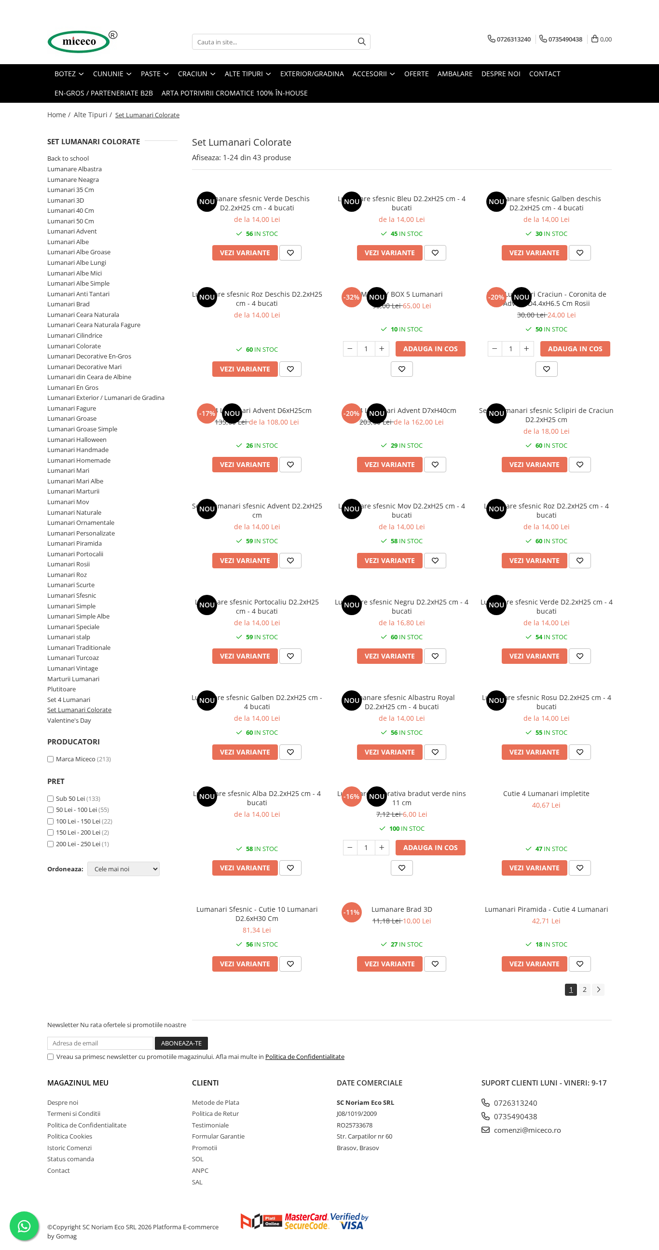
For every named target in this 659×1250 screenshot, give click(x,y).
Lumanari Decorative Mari (84, 366)
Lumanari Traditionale (78, 647)
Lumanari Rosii (68, 564)
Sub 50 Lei (70, 798)
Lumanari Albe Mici (74, 273)
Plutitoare (61, 689)
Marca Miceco (76, 759)
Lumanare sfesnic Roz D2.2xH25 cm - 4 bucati (546, 510)
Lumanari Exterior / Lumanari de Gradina (106, 397)
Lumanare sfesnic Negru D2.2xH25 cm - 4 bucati (401, 606)
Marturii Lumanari (73, 678)
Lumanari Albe (68, 241)
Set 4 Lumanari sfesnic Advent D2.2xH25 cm (257, 510)
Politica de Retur (215, 1113)
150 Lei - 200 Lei (78, 832)
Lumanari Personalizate (81, 533)
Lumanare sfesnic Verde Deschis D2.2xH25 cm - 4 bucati (257, 203)
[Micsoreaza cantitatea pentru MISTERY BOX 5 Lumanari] (350, 349)
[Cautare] (362, 42)
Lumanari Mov (68, 501)
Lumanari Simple (71, 606)
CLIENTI (205, 1082)
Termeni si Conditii (73, 1113)
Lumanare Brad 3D (401, 909)
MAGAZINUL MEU (78, 1082)
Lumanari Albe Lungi (76, 262)
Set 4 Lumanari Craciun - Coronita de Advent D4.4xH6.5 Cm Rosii (546, 298)
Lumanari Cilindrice (74, 335)
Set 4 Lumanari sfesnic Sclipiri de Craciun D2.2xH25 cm (546, 415)
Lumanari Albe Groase (78, 251)
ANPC (200, 1170)
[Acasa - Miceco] (95, 42)
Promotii (204, 1147)
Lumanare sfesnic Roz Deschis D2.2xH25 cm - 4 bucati (257, 298)
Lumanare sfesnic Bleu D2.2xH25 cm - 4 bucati (402, 203)
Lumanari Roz (67, 574)
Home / (59, 114)
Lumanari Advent (72, 231)
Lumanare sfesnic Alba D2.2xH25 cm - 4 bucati (257, 798)
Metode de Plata (215, 1102)
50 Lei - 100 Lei (76, 809)
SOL (198, 1158)
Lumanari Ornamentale (80, 522)
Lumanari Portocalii (75, 553)
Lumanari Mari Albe (75, 481)
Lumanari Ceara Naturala (83, 314)
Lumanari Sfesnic (71, 595)
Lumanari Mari (68, 470)
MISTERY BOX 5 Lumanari (402, 294)
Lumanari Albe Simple (78, 283)
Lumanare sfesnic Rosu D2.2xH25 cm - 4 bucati (546, 702)
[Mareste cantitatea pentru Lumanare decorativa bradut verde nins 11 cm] (382, 847)
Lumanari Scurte (71, 584)
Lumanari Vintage (72, 668)
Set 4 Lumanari (68, 699)
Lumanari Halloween (77, 439)
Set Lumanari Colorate (79, 709)
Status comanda (70, 1158)
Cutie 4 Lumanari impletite (546, 793)
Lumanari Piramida (74, 543)
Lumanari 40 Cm (70, 210)
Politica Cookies (69, 1136)
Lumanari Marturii (73, 491)
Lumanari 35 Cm (70, 189)
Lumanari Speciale (73, 626)
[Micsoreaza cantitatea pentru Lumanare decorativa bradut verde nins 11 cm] (350, 847)
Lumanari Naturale (74, 512)
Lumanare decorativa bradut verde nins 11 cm (401, 798)
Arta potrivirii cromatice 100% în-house (235, 92)
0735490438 (514, 1116)
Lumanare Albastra (74, 169)
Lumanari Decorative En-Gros (89, 356)
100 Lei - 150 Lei (78, 821)
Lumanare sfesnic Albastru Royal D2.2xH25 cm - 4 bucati (402, 702)
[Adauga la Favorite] (290, 253)
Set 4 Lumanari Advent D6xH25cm (257, 410)
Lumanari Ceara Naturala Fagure (93, 324)
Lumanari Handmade (78, 449)
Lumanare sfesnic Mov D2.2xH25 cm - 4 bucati (401, 510)
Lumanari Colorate (74, 346)
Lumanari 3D (65, 200)
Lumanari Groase (71, 418)
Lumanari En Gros (72, 387)
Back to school (68, 158)
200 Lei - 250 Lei (78, 843)
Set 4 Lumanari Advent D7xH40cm (401, 410)
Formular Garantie (218, 1136)
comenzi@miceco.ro (526, 1130)
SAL (197, 1182)
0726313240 (514, 1103)
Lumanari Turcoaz (73, 657)
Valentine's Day (69, 720)
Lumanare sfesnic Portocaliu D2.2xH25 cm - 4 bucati (257, 606)
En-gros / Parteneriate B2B (104, 92)
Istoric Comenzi (69, 1147)
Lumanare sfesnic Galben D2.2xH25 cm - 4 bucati (257, 702)
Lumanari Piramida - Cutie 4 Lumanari (546, 909)
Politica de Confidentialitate (304, 1056)
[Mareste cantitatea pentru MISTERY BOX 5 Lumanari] (382, 349)
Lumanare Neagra (73, 179)
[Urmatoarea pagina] (598, 990)
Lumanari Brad (68, 304)
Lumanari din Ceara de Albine (89, 376)
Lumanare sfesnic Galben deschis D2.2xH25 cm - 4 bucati (546, 203)
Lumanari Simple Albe (78, 616)
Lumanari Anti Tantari (78, 293)
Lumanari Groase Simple (82, 429)
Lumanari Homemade (78, 460)
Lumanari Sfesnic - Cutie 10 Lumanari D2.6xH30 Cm (257, 914)
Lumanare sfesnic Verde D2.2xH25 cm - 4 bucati (547, 606)
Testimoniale (210, 1125)
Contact (58, 1170)
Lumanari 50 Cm (70, 221)
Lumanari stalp (68, 636)
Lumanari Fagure (71, 408)
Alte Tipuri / (94, 114)
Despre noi (62, 1102)
